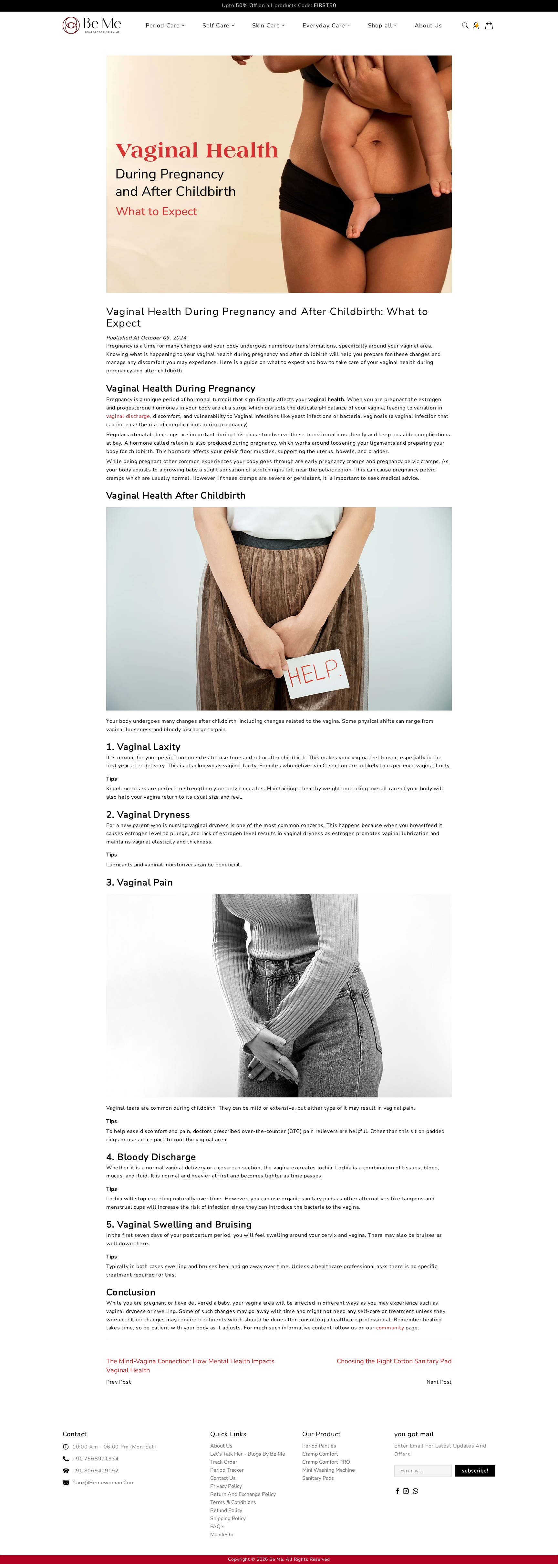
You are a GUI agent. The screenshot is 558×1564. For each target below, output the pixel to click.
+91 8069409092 (95, 1470)
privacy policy (226, 1486)
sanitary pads (318, 1478)
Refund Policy (226, 1510)
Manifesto (221, 1534)
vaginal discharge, (129, 416)
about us (221, 1445)
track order (223, 1462)
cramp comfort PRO (326, 1462)
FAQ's (217, 1526)
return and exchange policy (243, 1494)
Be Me (92, 25)
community (390, 1327)
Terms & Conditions (233, 1502)
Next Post (439, 1382)
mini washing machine (328, 1470)
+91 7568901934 (95, 1458)
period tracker (227, 1470)
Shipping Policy (228, 1518)
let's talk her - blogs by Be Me (247, 1454)
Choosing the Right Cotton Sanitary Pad (394, 1361)
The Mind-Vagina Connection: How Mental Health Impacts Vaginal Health (190, 1366)
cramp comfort (320, 1454)
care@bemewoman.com (103, 1482)
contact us (223, 1478)
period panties (319, 1445)
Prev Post (118, 1382)
